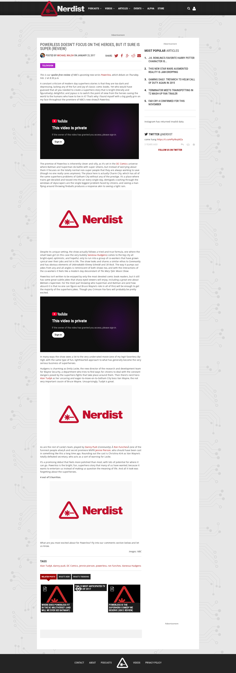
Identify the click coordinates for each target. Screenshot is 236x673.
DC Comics (122, 163)
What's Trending (81, 576)
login (194, 8)
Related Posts (48, 576)
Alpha (150, 8)
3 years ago (150, 144)
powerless (101, 565)
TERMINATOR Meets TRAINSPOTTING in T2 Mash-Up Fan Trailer (171, 92)
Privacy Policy (153, 662)
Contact (79, 662)
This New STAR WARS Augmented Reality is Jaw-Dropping (168, 70)
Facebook (122, 55)
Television (47, 65)
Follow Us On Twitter (170, 149)
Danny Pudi (91, 447)
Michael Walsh (65, 55)
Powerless (106, 74)
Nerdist (62, 9)
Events (137, 8)
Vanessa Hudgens (97, 254)
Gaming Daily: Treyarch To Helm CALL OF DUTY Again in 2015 (172, 81)
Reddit (133, 55)
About (92, 662)
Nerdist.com (122, 663)
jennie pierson (87, 565)
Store (161, 8)
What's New (64, 576)
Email (139, 55)
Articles (123, 8)
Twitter (116, 55)
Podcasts (93, 8)
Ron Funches (121, 447)
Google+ (128, 55)
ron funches (114, 565)
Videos (108, 8)
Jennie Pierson (103, 450)
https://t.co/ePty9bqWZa (170, 139)
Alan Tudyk (46, 378)
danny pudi (59, 565)
